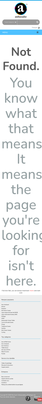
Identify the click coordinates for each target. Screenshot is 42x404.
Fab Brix (3, 328)
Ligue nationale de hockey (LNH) (9, 314)
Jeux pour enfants (5, 349)
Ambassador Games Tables (8, 320)
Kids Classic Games (6, 330)
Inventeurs (4, 382)
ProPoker (3, 316)
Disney (3, 324)
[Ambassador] (21, 9)
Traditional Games (6, 326)
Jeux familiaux (5, 346)
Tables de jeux (4, 348)
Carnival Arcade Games (7, 322)
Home (32, 291)
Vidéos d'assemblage (6, 363)
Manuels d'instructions (7, 365)
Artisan (3, 306)
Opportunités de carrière (7, 378)
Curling (3, 332)
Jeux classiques (5, 304)
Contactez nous (5, 380)
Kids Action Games (6, 310)
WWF (2, 318)
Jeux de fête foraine (6, 342)
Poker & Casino (5, 351)
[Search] (37, 22)
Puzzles (3, 353)
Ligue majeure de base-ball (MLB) (9, 312)
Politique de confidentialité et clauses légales (12, 384)
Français (36, 27)
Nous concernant (5, 376)
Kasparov (3, 308)
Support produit (5, 367)
